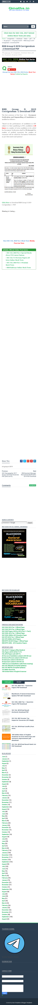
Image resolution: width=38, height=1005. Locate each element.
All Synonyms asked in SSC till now (13, 661)
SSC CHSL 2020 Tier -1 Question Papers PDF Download (22, 703)
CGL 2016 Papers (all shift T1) (11, 654)
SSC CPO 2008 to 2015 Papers (11, 639)
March (4, 772)
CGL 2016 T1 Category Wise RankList (13, 650)
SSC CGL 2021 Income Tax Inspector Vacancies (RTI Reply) (23, 719)
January (4, 759)
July (3, 766)
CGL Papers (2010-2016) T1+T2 (12, 652)
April (3, 770)
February (5, 795)
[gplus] (30, 1)
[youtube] (24, 1)
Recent (19, 682)
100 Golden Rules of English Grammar (14, 671)
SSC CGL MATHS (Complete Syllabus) (13, 667)
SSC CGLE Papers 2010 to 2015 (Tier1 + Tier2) (16, 631)
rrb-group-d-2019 (17, 40)
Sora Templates (16, 1002)
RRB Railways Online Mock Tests (19, 267)
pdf (30, 38)
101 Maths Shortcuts (8, 669)
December (5, 775)
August (4, 763)
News (25, 38)
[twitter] (27, 1)
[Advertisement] (18, 92)
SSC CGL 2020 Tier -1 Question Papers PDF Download (22, 686)
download (19, 38)
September (5, 761)
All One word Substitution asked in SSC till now (16, 656)
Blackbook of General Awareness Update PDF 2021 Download (23, 695)
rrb (34, 38)
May (3, 768)
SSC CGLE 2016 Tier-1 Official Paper (13, 627)
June (3, 756)
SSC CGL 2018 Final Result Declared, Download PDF (20, 711)
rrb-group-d (7, 40)
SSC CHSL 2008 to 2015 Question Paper (14, 635)
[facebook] (20, 1)
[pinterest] (33, 1)
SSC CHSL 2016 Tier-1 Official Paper (13, 633)
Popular (8, 682)
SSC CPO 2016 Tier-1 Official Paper (13, 637)
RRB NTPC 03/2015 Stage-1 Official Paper (15, 641)
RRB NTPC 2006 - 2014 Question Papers (14, 643)
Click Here (5, 202)
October (4, 779)
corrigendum (10, 38)
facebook (33, 485)
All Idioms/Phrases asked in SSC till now (15, 658)
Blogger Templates (27, 1002)
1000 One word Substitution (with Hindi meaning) (17, 663)
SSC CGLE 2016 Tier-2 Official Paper (13, 629)
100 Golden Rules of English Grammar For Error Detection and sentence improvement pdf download (23, 737)
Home (3, 38)
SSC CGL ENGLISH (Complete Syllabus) (14, 665)
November (5, 777)
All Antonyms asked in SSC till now (13, 660)
